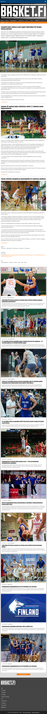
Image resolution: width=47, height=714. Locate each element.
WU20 (22, 262)
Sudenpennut (11, 262)
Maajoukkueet (13, 20)
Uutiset (31, 20)
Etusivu (2, 20)
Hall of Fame (4, 701)
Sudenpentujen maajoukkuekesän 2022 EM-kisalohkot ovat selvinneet (19, 666)
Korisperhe (21, 20)
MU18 (25, 262)
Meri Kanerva (3, 248)
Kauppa (4, 707)
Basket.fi (2, 22)
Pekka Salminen (15, 248)
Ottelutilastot (4, 102)
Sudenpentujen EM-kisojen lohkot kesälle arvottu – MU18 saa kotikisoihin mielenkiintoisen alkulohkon (20, 462)
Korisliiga (3, 694)
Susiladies (3, 692)
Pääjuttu (15, 262)
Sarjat (6, 20)
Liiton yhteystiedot (27, 712)
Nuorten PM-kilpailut (4, 262)
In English (3, 703)
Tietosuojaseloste (35, 712)
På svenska (3, 705)
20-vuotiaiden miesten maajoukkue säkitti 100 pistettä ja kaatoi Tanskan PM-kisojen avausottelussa (23, 422)
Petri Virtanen (21, 248)
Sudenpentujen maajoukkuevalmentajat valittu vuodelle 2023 (17, 627)
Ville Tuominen (27, 248)
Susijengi (3, 690)
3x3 (2, 698)
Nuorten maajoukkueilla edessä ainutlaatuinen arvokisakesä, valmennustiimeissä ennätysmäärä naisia (22, 503)
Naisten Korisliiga (5, 696)
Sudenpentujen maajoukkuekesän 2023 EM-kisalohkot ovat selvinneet (19, 587)
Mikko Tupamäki (9, 248)
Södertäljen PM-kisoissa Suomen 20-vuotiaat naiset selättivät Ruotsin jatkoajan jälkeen (22, 546)
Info (26, 20)
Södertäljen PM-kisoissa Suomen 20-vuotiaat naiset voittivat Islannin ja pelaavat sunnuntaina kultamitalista (22, 301)
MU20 (19, 262)
